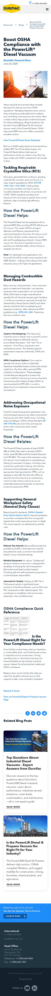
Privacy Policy (25, 979)
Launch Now (13, 916)
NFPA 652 (23, 312)
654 (30, 312)
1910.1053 (20, 186)
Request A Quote (12, 691)
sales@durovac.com (13, 938)
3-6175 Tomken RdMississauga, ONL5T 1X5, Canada (13, 952)
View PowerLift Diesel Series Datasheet (22, 140)
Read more (13, 807)
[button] (47, 9)
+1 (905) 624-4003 (12, 934)
